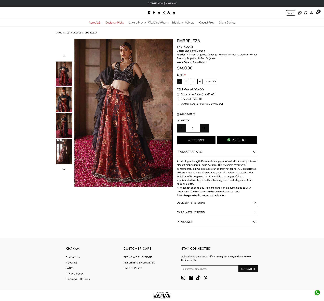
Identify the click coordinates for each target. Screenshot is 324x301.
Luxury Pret (136, 22)
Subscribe (248, 268)
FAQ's (69, 268)
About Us (71, 262)
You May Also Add (190, 89)
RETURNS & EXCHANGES (139, 262)
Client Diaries (227, 22)
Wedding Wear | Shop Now (162, 3)
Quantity (183, 120)
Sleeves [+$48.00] (191, 99)
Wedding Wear (157, 22)
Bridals (175, 22)
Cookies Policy (133, 268)
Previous (64, 56)
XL (200, 81)
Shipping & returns (78, 279)
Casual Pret (206, 22)
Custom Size (210, 81)
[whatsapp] (317, 292)
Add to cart (196, 140)
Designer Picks (114, 22)
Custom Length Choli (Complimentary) (202, 103)
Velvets (189, 22)
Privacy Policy (75, 273)
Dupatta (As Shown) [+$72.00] (198, 94)
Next (64, 169)
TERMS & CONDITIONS (138, 257)
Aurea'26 (94, 22)
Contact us (73, 257)
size (180, 74)
